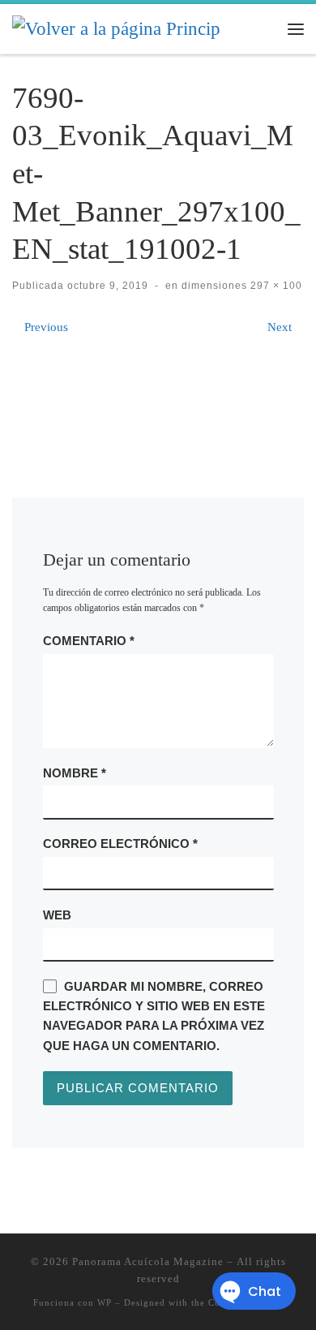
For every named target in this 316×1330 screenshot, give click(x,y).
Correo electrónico (120, 843)
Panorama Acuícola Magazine (148, 1261)
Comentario (89, 641)
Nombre (74, 773)
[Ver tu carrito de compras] (263, 29)
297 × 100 (274, 285)
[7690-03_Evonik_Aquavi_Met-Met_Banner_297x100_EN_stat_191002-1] (158, 389)
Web (57, 915)
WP (104, 1302)
